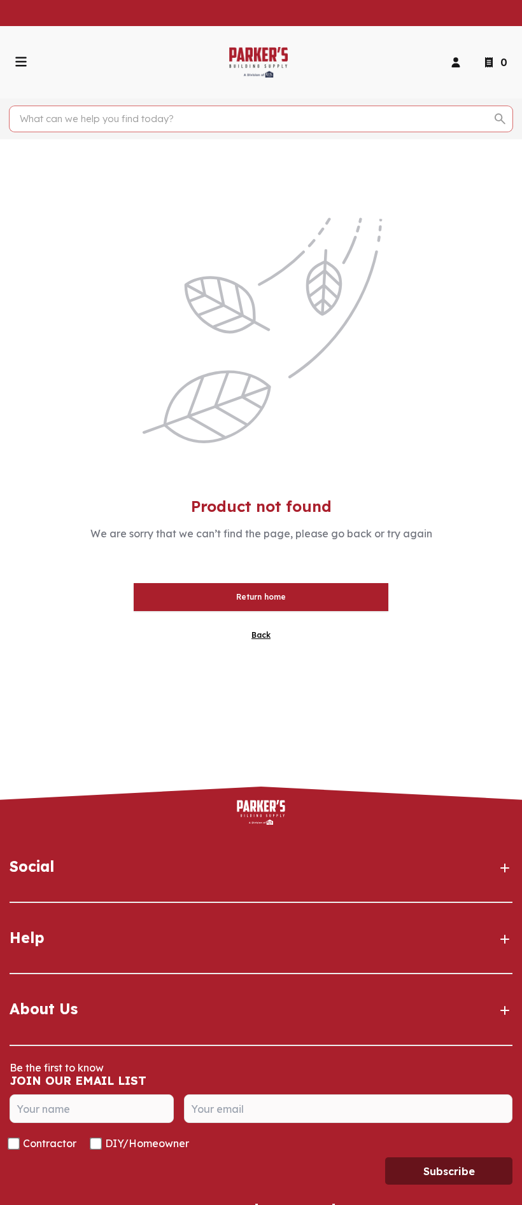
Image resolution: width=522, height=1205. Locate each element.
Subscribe (449, 1171)
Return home (261, 597)
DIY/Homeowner (147, 1143)
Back (261, 635)
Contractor (49, 1143)
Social (32, 866)
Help (27, 937)
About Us (44, 1009)
